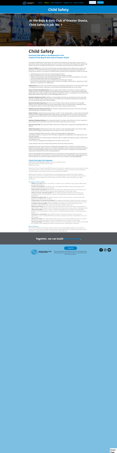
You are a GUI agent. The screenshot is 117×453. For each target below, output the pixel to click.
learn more (79, 155)
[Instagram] (105, 250)
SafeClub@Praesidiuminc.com (59, 94)
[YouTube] (109, 250)
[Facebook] (101, 250)
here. (80, 156)
